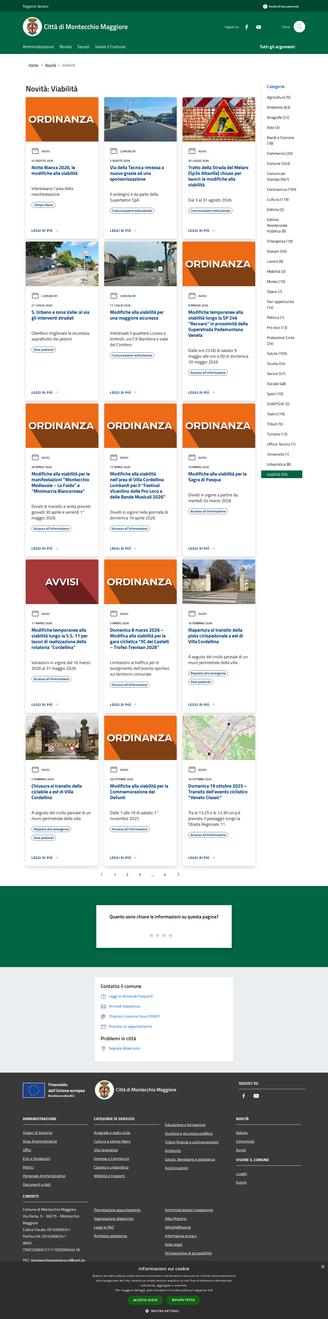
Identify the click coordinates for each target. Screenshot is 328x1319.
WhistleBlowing (178, 1227)
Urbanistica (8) (279, 464)
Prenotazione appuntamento (117, 1210)
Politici (28, 1167)
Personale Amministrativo (44, 1176)
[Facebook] (244, 26)
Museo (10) (276, 281)
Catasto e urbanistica (111, 1167)
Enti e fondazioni (36, 1158)
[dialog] (164, 1290)
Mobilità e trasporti (109, 1176)
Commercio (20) (279, 153)
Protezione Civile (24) (280, 340)
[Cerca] (299, 26)
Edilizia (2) (275, 209)
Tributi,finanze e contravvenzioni (192, 1142)
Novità (50, 65)
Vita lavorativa (106, 1150)
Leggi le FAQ (104, 1227)
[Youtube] (256, 26)
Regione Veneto (35, 6)
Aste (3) (273, 127)
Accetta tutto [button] (145, 1300)
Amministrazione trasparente (189, 1210)
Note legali (173, 1244)
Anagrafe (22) (278, 117)
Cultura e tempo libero (112, 1141)
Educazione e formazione (185, 1125)
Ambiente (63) (278, 107)
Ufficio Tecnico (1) (281, 444)
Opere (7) (274, 291)
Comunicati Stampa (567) (278, 176)
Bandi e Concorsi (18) (280, 140)
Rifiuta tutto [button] (183, 1300)
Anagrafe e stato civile (112, 1132)
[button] (164, 1310)
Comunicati (128, 151)
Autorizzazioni (176, 1168)
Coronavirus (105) (281, 189)
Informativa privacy (181, 1236)
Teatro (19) (276, 414)
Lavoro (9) (275, 261)
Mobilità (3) (276, 271)
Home (33, 65)
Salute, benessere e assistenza (190, 1159)
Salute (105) (277, 353)
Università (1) (278, 454)
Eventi (241, 1182)
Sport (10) (275, 394)
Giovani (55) (276, 251)
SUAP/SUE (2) (278, 404)
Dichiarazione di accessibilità (188, 1253)
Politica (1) (275, 317)
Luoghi (241, 1173)
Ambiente (173, 1150)
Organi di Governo (37, 1132)
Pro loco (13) (277, 327)
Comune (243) (278, 163)
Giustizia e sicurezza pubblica (189, 1133)
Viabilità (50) (277, 474)
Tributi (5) (275, 424)
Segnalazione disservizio (114, 1218)
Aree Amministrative (40, 1141)
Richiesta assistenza (110, 1236)
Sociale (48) (276, 383)
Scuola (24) (276, 363)
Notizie (242, 1132)
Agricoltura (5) (278, 97)
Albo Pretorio (175, 1218)
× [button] (322, 1267)
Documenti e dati (37, 1184)
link (210, 1290)
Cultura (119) (278, 199)
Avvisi (46, 151)
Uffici (27, 1150)
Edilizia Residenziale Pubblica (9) (277, 225)
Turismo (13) (277, 434)
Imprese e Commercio (111, 1158)
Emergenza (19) (279, 241)
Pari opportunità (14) (280, 304)
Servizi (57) (276, 373)
